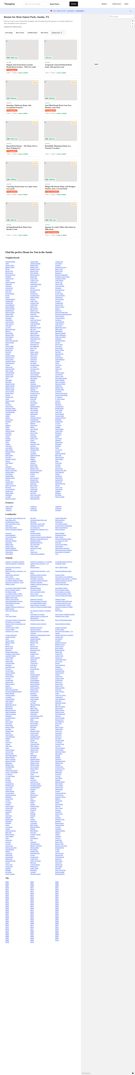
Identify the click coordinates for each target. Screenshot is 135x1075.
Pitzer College (9, 577)
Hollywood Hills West (61, 312)
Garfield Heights (10, 412)
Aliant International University (14, 601)
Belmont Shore (34, 448)
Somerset (32, 435)
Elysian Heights (9, 293)
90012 (57, 887)
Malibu (7, 403)
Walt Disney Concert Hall (37, 524)
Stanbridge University (36, 599)
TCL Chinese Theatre (61, 524)
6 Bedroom (58, 508)
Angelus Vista (59, 261)
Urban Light (33, 552)
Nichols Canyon (34, 337)
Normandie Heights (10, 410)
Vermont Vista (9, 374)
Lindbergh (33, 461)
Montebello (8, 495)
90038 (32, 904)
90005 (32, 884)
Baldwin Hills (34, 265)
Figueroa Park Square (61, 393)
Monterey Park (34, 468)
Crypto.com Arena (35, 535)
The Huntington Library (12, 522)
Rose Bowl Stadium (11, 541)
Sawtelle (7, 354)
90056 (32, 916)
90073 (7, 927)
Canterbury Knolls (60, 278)
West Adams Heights (61, 378)
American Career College (37, 620)
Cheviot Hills (59, 284)
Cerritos (7, 480)
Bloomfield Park (35, 498)
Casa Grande (58, 410)
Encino (7, 295)
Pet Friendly (33, 510)
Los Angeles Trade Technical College (15, 588)
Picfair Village (9, 346)
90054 (57, 914)
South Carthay (9, 359)
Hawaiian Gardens (10, 498)
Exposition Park (34, 295)
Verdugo (7, 429)
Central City (33, 282)
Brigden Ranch (59, 408)
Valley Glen (58, 369)
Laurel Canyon (9, 322)
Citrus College (9, 605)
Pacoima (57, 342)
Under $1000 (9, 506)
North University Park (11, 340)
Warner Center (59, 376)
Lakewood (8, 467)
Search (73, 4)
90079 (7, 931)
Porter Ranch (59, 348)
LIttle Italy (33, 325)
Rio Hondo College (10, 592)
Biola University (35, 567)
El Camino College (35, 590)
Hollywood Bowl (60, 529)
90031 (7, 901)
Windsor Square (9, 389)
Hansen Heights (9, 307)
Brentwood (58, 273)
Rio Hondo (58, 495)
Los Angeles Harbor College (63, 594)
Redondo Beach (34, 472)
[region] (103, 45)
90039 (57, 904)
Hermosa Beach (9, 472)
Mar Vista (33, 329)
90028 (7, 899)
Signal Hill (33, 436)
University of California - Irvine (14, 582)
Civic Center (33, 286)
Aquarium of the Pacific (37, 526)
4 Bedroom (8, 508)
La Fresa (57, 423)
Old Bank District (60, 340)
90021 (57, 893)
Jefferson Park (9, 316)
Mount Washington (60, 335)
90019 (7, 893)
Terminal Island (34, 365)
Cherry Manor (59, 459)
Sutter (57, 461)
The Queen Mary (35, 544)
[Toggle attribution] (133, 1073)
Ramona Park (59, 442)
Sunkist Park (33, 489)
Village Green (9, 376)
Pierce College (34, 594)
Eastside (57, 451)
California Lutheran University (39, 580)
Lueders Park (9, 483)
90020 (32, 893)
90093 (7, 938)
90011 (32, 887)
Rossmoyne (58, 433)
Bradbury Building (10, 548)
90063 (57, 919)
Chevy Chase (34, 433)
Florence (32, 299)
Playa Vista (33, 348)
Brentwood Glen (35, 275)
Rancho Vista (34, 438)
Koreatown (8, 318)
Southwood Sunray (60, 418)
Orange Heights (59, 414)
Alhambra (58, 440)
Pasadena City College (36, 595)
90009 (57, 885)
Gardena (7, 444)
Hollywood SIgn (60, 520)
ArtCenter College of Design (38, 575)
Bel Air (7, 269)
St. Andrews (58, 397)
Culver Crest (58, 487)
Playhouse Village (10, 408)
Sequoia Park (59, 468)
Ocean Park (58, 463)
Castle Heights (59, 280)
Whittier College (10, 584)
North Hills (8, 339)
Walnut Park (58, 478)
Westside (7, 453)
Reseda (32, 350)
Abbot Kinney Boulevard (62, 548)
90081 (57, 931)
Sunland (57, 361)
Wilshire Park (34, 387)
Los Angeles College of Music (13, 594)
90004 (7, 884)
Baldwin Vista (34, 267)
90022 (7, 895)
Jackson (7, 461)
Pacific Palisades (35, 342)
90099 (32, 940)
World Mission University (12, 603)
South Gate (8, 446)
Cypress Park (9, 288)
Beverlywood (9, 273)
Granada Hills (59, 303)
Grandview (58, 435)
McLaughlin (33, 491)
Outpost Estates (9, 342)
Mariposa (32, 431)
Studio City (33, 361)
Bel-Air (32, 644)
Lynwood (57, 465)
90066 (57, 921)
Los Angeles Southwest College (14, 580)
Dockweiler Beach (35, 541)
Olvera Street (9, 552)
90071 (32, 925)
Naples (57, 448)
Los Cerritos (58, 450)
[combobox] (35, 4)
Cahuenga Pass (9, 278)
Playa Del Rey (9, 348)
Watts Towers (9, 539)
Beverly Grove (34, 271)
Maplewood (33, 397)
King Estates (33, 395)
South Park (33, 359)
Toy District (33, 367)
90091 (57, 936)
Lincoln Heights (59, 322)
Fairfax (7, 297)
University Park (34, 369)
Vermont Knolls (9, 372)
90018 (57, 891)
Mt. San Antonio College (62, 590)
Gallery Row (33, 301)
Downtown (58, 288)
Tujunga (57, 367)
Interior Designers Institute (62, 624)
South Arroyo (9, 406)
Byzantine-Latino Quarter (62, 277)
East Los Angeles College (12, 590)
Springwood (33, 425)
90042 (57, 906)
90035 (32, 902)
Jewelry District (34, 316)
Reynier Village (59, 350)
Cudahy (7, 416)
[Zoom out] (132, 23)
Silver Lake (33, 356)
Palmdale (8, 438)
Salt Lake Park (34, 478)
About (126, 4)
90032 (32, 901)
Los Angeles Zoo (35, 527)
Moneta (32, 427)
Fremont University (60, 582)
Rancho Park (9, 350)
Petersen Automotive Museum (13, 529)
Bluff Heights (9, 455)
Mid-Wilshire (59, 331)
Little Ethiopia (59, 324)
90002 (32, 882)
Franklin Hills (9, 301)
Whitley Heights (10, 386)
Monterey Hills (9, 335)
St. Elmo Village (60, 399)
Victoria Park (59, 374)
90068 (32, 923)
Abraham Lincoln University (38, 624)
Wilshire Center (9, 387)
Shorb (7, 442)
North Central (34, 412)
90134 (57, 940)
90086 (7, 934)
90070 (7, 925)
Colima (32, 476)
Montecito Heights (60, 333)
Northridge (58, 339)
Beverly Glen (9, 271)
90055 (7, 916)
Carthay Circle (34, 280)
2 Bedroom (33, 506)
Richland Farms (34, 482)
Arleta (7, 263)
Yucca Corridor (9, 391)
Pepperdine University (36, 577)
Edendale (32, 292)
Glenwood (8, 435)
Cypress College (9, 629)
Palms (7, 344)
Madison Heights (35, 406)
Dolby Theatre (59, 537)
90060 (57, 917)
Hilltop (57, 436)
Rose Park (8, 457)
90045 (57, 908)
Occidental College (60, 563)
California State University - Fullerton (66, 578)
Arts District (58, 263)
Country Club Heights (61, 395)
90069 (57, 923)
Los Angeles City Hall (61, 541)
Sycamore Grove (35, 393)
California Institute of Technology (15, 563)
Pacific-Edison (59, 429)
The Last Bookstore (10, 537)
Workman (33, 446)
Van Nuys (33, 371)
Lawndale (8, 497)
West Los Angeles (60, 382)
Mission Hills (34, 333)
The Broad (33, 522)
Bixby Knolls (9, 450)
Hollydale (58, 446)
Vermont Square (59, 372)
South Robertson (60, 359)
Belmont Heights (10, 451)
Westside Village (10, 384)
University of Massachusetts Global (40, 635)
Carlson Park (58, 489)
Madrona (32, 423)
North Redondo (59, 472)
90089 (7, 936)
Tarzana (7, 365)
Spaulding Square (10, 361)
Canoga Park (33, 278)
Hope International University (38, 601)
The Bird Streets (10, 468)
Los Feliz (8, 327)
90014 (32, 889)
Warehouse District (35, 376)
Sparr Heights (34, 429)
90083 (32, 933)
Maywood (8, 487)
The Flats (57, 467)
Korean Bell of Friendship (62, 552)
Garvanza (57, 301)
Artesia (32, 440)
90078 (57, 929)
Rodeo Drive (9, 526)
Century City (58, 282)
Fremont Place (34, 391)
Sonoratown (33, 357)
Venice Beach (9, 554)
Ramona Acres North (36, 470)
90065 (32, 921)
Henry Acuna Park (35, 495)
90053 (32, 914)
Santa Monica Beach (11, 527)
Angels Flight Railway (11, 550)
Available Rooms (32, 32)
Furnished (58, 510)
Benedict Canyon (35, 269)
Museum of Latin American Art (39, 539)
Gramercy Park (34, 303)
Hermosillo (58, 444)
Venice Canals (34, 546)
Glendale (57, 427)
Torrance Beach (59, 416)
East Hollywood (59, 290)
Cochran (7, 395)
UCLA (32, 550)
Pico (6, 465)
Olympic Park (9, 397)
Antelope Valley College (12, 627)
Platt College (58, 610)
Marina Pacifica (59, 457)
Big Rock (57, 403)
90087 (32, 934)
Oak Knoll (58, 404)
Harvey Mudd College (61, 567)
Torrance (32, 416)
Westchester (8, 380)
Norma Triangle (9, 401)
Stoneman (33, 442)
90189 (7, 942)
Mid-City (8, 331)
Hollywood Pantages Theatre (63, 539)
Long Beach (8, 448)
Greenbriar (8, 433)
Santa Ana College (35, 629)
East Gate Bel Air (35, 290)
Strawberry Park (35, 444)
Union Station (59, 546)
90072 (57, 925)
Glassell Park (9, 303)
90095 (57, 938)
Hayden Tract (9, 491)
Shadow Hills (34, 354)
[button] (131, 4)
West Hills (8, 382)
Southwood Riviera (35, 418)
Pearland (7, 440)
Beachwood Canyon (60, 267)
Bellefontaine (34, 414)
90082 (7, 933)
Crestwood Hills (59, 286)
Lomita (7, 436)
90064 (7, 921)
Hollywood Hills (35, 312)
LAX (56, 554)
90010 (7, 887)
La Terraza (58, 425)
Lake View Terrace (35, 320)
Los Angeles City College (12, 578)
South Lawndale (34, 497)
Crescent (57, 401)
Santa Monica (9, 463)
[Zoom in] (132, 20)
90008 (32, 885)
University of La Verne (11, 631)
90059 (32, 917)
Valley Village (9, 371)
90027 (57, 897)
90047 (32, 910)
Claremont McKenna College (63, 571)
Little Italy (8, 325)
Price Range (9, 32)
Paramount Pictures (60, 535)
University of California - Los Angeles (41, 562)
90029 (32, 899)
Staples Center (9, 546)
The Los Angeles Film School (63, 595)
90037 (7, 904)
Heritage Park (34, 480)
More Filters (44, 32)
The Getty (33, 518)
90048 (57, 910)
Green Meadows (9, 305)
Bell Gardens (34, 485)
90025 (7, 897)
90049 (7, 912)
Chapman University (61, 627)
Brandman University (36, 627)
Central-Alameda (10, 282)
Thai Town (58, 365)
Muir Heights (34, 408)
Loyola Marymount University (63, 562)
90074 (32, 927)
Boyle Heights (34, 273)
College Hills (59, 431)
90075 (57, 927)
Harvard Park (34, 308)
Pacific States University (62, 584)
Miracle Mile (9, 333)
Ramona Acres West (60, 470)
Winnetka (33, 389)
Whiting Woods (9, 431)
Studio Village (9, 493)
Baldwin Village (9, 267)
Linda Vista (58, 412)
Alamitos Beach (34, 450)
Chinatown (8, 286)
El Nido (32, 474)
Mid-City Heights (35, 331)
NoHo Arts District (60, 337)
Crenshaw (58, 265)
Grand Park (8, 542)
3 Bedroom (58, 506)
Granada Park (59, 480)
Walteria (7, 418)
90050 (32, 912)
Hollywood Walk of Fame (12, 524)
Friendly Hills (9, 476)
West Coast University (11, 610)
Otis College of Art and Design (64, 577)
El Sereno (58, 292)
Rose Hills (8, 352)
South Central (59, 357)
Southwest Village (35, 421)
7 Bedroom (8, 510)
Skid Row (58, 356)
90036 (57, 902)
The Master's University (37, 578)
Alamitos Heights (35, 455)
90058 (7, 917)
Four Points (58, 438)
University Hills (9, 369)
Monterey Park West (11, 470)
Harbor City (33, 307)
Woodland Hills (59, 389)
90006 (57, 884)
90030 (57, 899)
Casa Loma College (10, 616)
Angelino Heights (10, 261)
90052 (7, 914)
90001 (7, 882)
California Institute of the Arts (63, 580)
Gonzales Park (9, 482)
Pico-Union (58, 346)
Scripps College (59, 629)
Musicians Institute (35, 588)
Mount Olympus (34, 335)
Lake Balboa (8, 320)
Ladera (32, 318)
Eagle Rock (8, 290)
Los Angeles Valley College (63, 605)
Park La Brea (59, 344)
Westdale (32, 380)
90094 (32, 938)
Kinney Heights (59, 316)
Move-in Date (20, 32)
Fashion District (34, 297)
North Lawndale (59, 497)
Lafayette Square (60, 318)
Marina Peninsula (10, 329)
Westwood (33, 384)
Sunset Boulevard (10, 535)
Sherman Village (10, 356)
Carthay (7, 280)
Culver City (33, 487)
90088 (57, 934)
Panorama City (34, 344)
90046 (7, 910)
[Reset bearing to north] (132, 26)
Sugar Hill (33, 399)
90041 (32, 906)
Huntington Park (10, 478)
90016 (7, 891)
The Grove (8, 533)
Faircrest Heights (60, 295)
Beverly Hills (34, 467)
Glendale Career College (62, 616)
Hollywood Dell (9, 312)
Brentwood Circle (10, 275)
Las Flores (8, 404)
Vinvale (57, 485)
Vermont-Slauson (35, 372)
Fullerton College (60, 599)
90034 (7, 902)
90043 (7, 908)
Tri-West (32, 401)
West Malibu (33, 403)
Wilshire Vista (59, 387)
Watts (6, 378)
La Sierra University (11, 635)
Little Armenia (9, 324)
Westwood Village (60, 384)
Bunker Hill (33, 277)
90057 (57, 916)
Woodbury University (36, 582)
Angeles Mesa (34, 261)
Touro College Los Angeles (62, 592)
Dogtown (32, 463)
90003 (57, 882)
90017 (32, 891)
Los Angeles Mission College (38, 603)
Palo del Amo (9, 419)
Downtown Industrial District (63, 314)
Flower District (59, 299)
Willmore (33, 457)
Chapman (8, 414)
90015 (57, 889)
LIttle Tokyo (58, 325)
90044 (32, 908)
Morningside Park (60, 483)
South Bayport (34, 419)
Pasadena (32, 404)
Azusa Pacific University (12, 575)
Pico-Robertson (34, 346)
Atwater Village (9, 265)
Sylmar (57, 363)
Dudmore (8, 425)
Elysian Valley (59, 293)
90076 (7, 929)
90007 (7, 885)
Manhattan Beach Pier (36, 542)
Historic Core (34, 310)
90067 (7, 923)
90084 (57, 933)
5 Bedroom (33, 508)
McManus (58, 493)
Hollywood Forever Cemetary (63, 550)
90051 (57, 912)
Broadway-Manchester (61, 275)
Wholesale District (35, 386)
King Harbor (9, 474)
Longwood (58, 391)
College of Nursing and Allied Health (40, 607)
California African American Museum (40, 537)
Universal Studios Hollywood (38, 520)
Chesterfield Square (35, 284)
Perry (6, 423)
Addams (32, 459)
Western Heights (59, 380)
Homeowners (117, 4)
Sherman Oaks (59, 354)
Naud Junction (9, 337)
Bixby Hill (58, 455)
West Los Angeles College (37, 592)
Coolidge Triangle (10, 459)
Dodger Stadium (59, 533)
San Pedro (58, 352)
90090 (32, 936)
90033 (57, 901)
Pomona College (59, 575)
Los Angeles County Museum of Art (15, 518)
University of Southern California (14, 562)
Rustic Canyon (34, 352)
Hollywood (58, 310)
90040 (7, 906)
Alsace (7, 399)
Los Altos (33, 451)
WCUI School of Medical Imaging (65, 614)
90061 (7, 919)
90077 (32, 929)
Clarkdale (58, 491)
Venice (57, 371)
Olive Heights (34, 410)
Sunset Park (33, 465)
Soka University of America (38, 605)
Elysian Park (33, 293)
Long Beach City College (37, 614)
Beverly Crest (59, 269)
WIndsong (8, 421)
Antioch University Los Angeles (64, 635)
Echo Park (8, 292)
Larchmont (58, 320)
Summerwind (59, 421)
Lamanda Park (59, 406)
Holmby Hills (9, 314)
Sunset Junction (9, 363)
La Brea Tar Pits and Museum (63, 526)
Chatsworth (8, 284)
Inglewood (33, 483)
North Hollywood (35, 339)
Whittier (57, 474)
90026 (32, 897)
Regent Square (9, 393)
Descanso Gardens (35, 533)
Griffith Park (34, 305)
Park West (33, 493)
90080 (32, 931)
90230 (32, 942)
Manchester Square (35, 327)
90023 (32, 895)
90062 (32, 919)
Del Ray (32, 288)
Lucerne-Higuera (10, 489)
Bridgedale (58, 419)
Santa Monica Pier (10, 520)
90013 (7, 889)
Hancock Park (59, 305)
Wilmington (58, 386)
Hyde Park (33, 314)
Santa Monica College (61, 588)
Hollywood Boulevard (61, 527)
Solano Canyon (9, 357)
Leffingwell (58, 476)
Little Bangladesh (35, 324)
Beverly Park (59, 271)
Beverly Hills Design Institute (63, 620)
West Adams (33, 378)
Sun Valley (33, 363)
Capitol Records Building (37, 554)
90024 (57, 895)
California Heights (60, 453)
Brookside (8, 277)
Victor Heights (34, 374)
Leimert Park (34, 322)
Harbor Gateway (59, 307)
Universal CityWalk (35, 548)
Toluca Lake (8, 367)
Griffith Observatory (61, 518)
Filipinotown (58, 297)
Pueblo (7, 427)
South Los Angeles (10, 485)
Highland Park (9, 310)
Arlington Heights (35, 263)
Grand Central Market (61, 544)
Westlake (32, 382)
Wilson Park (58, 482)
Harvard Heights (10, 308)
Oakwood (33, 340)
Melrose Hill (58, 329)
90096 (7, 940)
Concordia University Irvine (63, 603)
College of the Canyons (11, 599)
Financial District (10, 299)
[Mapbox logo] (86, 1073)
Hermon (57, 308)
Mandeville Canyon (60, 327)
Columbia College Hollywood (63, 601)
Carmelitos (33, 453)
